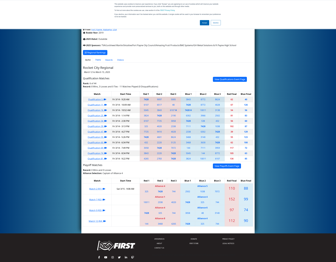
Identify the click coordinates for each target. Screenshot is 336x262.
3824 (146, 115)
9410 (159, 131)
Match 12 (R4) (96, 221)
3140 (203, 137)
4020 (159, 126)
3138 (217, 110)
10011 (203, 110)
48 (173, 104)
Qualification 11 (96, 104)
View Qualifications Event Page (230, 79)
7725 (159, 121)
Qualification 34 (96, 121)
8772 (203, 99)
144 (188, 147)
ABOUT (159, 243)
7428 (146, 99)
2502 (217, 115)
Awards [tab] (109, 59)
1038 (217, 126)
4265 (146, 158)
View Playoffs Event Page (227, 166)
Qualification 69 (96, 147)
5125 (173, 142)
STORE (193, 243)
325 (146, 126)
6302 (188, 115)
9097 (159, 99)
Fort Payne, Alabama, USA (104, 29)
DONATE (194, 239)
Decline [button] (216, 23)
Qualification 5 (96, 99)
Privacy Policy (167, 10)
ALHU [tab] (88, 59)
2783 (159, 158)
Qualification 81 (96, 158)
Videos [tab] (120, 59)
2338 (173, 126)
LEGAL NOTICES (228, 243)
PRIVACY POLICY (228, 239)
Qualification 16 (96, 110)
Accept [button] (204, 23)
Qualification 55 (96, 137)
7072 (173, 147)
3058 (173, 121)
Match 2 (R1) (96, 188)
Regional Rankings (96, 52)
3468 (188, 137)
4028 (217, 104)
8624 (217, 99)
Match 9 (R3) (96, 210)
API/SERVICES (159, 239)
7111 (188, 126)
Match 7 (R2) (96, 199)
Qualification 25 (96, 115)
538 (203, 121)
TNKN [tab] (98, 59)
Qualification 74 (96, 153)
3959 (217, 147)
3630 (203, 142)
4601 (159, 137)
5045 (146, 110)
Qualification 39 (96, 126)
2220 (159, 142)
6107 (146, 104)
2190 (173, 115)
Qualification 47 (96, 131)
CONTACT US (159, 248)
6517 (159, 104)
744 (173, 191)
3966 (203, 115)
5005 (173, 99)
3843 (188, 99)
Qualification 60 (96, 142)
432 (217, 121)
